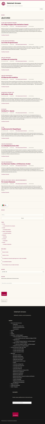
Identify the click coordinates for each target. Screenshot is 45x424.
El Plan (2, 22)
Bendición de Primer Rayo (18, 357)
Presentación (16, 329)
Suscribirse (4, 294)
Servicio (13, 180)
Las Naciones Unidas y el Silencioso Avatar (16, 164)
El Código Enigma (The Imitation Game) (14, 24)
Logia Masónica (16, 339)
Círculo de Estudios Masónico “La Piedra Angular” (25, 341)
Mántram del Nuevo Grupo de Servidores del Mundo (23, 376)
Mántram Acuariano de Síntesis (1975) (20, 370)
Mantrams (13, 353)
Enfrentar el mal (7, 94)
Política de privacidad (15, 385)
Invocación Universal (17, 368)
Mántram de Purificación (18, 373)
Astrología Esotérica (7, 229)
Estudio (3, 227)
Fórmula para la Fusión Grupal (19, 361)
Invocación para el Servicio (18, 365)
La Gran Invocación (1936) (18, 348)
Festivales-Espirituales (7, 244)
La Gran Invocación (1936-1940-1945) (18, 347)
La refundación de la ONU (10, 145)
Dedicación (15, 324)
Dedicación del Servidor (18, 359)
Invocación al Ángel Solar (18, 364)
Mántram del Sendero (17, 377)
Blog (12, 332)
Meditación (8, 57)
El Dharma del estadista (9, 77)
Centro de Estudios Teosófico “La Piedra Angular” (25, 344)
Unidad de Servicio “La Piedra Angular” (21, 345)
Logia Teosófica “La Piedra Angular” (20, 342)
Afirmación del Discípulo (18, 356)
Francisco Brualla (5, 252)
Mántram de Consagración (18, 371)
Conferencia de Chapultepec (11, 129)
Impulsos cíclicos (5, 255)
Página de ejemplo (14, 383)
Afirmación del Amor (17, 354)
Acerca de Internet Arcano (16, 323)
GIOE (13, 92)
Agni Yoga (3, 57)
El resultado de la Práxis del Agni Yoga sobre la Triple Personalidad (14, 258)
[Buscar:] (22, 214)
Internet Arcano (14, 3)
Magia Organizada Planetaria (11, 22)
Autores (12, 330)
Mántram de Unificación (18, 374)
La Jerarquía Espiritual (7, 233)
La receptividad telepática (7, 261)
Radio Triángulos (14, 386)
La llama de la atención (9, 59)
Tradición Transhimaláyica (6, 75)
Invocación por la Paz (17, 367)
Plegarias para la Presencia (18, 380)
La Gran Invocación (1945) (18, 351)
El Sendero (4, 238)
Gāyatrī (14, 362)
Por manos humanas (8, 182)
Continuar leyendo (5, 35)
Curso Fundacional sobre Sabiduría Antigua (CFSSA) (25, 338)
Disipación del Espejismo (6, 92)
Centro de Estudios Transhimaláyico (20, 336)
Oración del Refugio (17, 379)
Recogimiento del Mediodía (18, 382)
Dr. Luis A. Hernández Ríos (18, 326)
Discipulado (3, 109)
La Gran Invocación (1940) (18, 350)
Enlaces (12, 333)
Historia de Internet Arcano (18, 327)
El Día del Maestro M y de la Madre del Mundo (10, 264)
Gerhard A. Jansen (7, 111)
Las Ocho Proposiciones (9, 42)
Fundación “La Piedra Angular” (17, 335)
